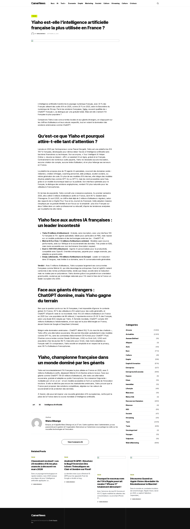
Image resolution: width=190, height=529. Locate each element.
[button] (158, 3)
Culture (129, 355)
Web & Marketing (132, 443)
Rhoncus (129, 405)
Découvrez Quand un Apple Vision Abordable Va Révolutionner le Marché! (144, 481)
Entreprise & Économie (134, 372)
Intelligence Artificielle (53, 405)
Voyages (129, 434)
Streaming (130, 418)
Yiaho (85, 109)
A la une (129, 330)
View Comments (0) (75, 442)
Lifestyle (129, 388)
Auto (128, 347)
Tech (34, 16)
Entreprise (130, 368)
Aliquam (129, 343)
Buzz (128, 351)
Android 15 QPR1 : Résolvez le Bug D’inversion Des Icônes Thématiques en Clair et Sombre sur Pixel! (78, 465)
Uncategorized (131, 430)
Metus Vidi (130, 397)
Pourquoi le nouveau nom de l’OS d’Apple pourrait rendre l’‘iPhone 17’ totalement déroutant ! (110, 482)
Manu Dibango (53, 421)
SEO (127, 409)
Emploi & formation (133, 363)
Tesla (128, 426)
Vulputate (129, 438)
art (34, 405)
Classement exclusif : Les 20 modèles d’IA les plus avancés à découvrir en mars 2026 (45, 465)
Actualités (130, 334)
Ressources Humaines (134, 401)
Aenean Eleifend (132, 338)
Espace (128, 376)
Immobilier (130, 384)
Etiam (128, 380)
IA (40, 405)
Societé (129, 413)
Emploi (128, 359)
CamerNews (38, 3)
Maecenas (130, 393)
